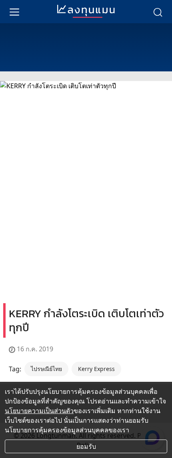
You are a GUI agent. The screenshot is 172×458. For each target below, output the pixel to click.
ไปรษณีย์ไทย (46, 369)
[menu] (14, 11)
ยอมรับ (86, 446)
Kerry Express (96, 369)
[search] (158, 11)
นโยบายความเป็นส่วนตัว (39, 410)
